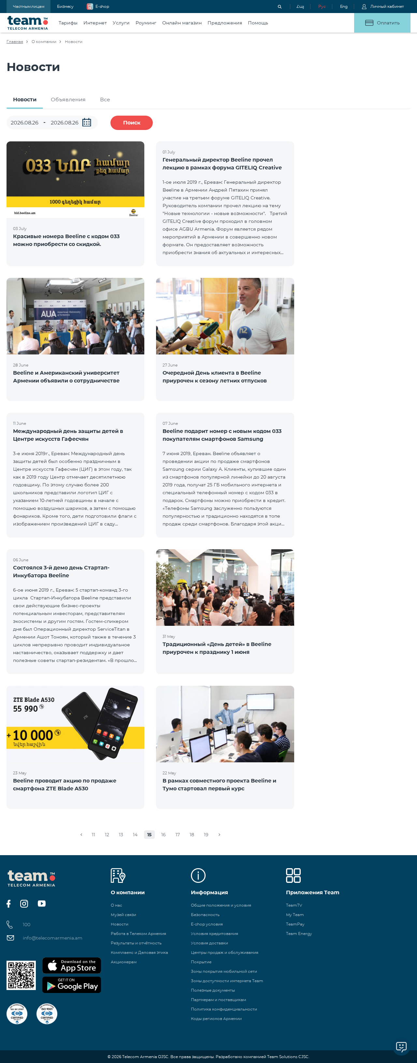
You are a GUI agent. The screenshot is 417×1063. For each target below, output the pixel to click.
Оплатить (388, 23)
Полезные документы (213, 990)
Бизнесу (65, 6)
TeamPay (295, 924)
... (86, 122)
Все (105, 99)
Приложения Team (312, 892)
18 (192, 835)
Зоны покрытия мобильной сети (224, 971)
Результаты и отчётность (136, 943)
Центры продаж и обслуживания (224, 952)
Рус (321, 6)
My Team (295, 914)
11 (93, 835)
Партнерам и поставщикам (218, 999)
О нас (116, 905)
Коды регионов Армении (216, 1018)
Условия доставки (209, 943)
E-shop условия (207, 924)
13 (121, 835)
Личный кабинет (387, 6)
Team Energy (299, 933)
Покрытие (201, 961)
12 (107, 835)
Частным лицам (28, 6)
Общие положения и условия (221, 905)
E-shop (102, 6)
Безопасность (205, 914)
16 (163, 835)
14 (135, 835)
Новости (24, 99)
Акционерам (124, 961)
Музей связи (123, 914)
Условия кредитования (214, 933)
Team (28, 23)
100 (26, 924)
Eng (344, 6)
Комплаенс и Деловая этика (139, 952)
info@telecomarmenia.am (52, 938)
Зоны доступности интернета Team (227, 980)
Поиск (131, 123)
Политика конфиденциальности (224, 1009)
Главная (15, 41)
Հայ (300, 6)
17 (178, 835)
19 (206, 835)
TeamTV (294, 905)
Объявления (68, 99)
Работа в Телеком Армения (138, 933)
